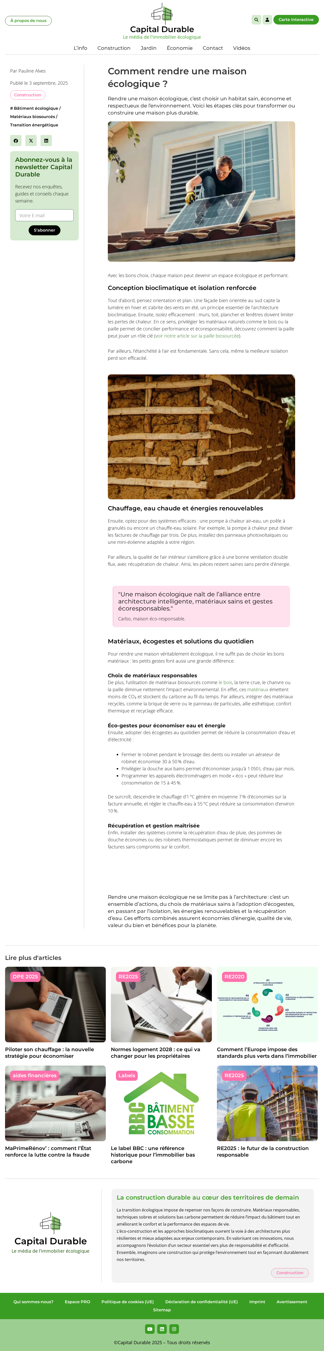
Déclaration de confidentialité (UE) (201, 1301)
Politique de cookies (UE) (128, 1301)
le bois (225, 682)
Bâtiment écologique (36, 108)
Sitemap (162, 1310)
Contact (213, 48)
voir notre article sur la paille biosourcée (197, 336)
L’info (80, 48)
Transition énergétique (34, 125)
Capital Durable (162, 29)
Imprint (257, 1301)
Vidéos (241, 48)
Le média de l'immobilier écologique (162, 37)
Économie (180, 48)
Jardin (149, 48)
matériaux (257, 689)
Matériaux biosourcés (32, 116)
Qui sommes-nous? (33, 1301)
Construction (114, 48)
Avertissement (292, 1301)
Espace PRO (77, 1301)
